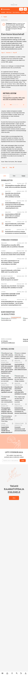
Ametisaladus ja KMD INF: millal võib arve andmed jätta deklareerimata (13, 215)
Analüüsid (8, 183)
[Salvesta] (26, 183)
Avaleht (3, 12)
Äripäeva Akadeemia (6, 339)
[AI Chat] (21, 673)
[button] (10, 460)
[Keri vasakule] (4, 104)
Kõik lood (8, 12)
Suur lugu (8, 200)
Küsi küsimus (16, 12)
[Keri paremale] (23, 104)
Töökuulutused (19, 423)
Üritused (23, 12)
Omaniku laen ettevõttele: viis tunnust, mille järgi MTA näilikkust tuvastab (13, 194)
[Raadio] (12, 673)
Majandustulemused (7, 276)
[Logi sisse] (25, 673)
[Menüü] (2, 673)
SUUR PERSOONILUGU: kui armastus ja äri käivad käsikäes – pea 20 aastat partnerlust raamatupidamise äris (12, 303)
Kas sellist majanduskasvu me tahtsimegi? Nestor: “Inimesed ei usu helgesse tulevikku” (10, 262)
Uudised (3, 250)
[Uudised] (7, 673)
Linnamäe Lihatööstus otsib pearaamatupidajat (20, 428)
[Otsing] (16, 673)
